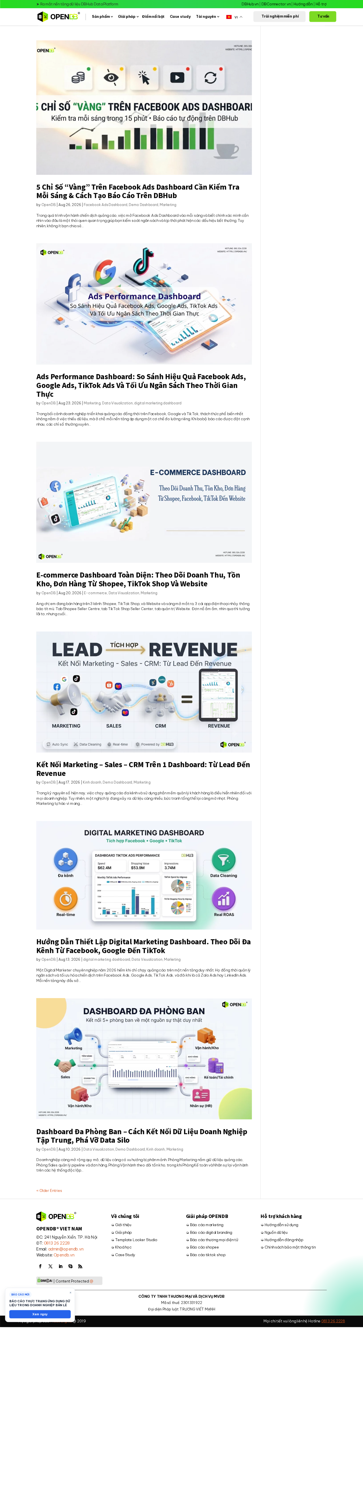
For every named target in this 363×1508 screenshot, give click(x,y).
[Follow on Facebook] (40, 1266)
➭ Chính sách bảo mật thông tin (288, 1247)
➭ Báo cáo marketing (204, 1224)
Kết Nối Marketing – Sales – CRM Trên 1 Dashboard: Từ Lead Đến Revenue (143, 769)
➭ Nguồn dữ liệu (274, 1232)
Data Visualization (117, 403)
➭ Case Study (123, 1254)
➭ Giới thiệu (121, 1224)
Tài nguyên (206, 16)
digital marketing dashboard (157, 403)
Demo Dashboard (143, 205)
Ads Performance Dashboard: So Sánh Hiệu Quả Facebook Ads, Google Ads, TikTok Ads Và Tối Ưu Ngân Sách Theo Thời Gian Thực (141, 385)
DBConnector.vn (275, 4)
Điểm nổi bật (153, 16)
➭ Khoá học (121, 1247)
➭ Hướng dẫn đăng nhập (282, 1239)
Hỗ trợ (321, 4)
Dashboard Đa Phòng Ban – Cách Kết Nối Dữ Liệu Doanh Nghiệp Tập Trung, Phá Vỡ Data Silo (141, 1135)
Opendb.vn (64, 1255)
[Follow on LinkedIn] (60, 1266)
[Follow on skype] (70, 1266)
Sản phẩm (100, 16)
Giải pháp (126, 16)
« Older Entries (49, 1190)
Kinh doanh (92, 782)
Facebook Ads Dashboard (105, 205)
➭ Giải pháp (121, 1232)
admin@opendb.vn (65, 1249)
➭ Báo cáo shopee (202, 1247)
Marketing (168, 205)
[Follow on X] (50, 1266)
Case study (180, 16)
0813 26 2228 (57, 1243)
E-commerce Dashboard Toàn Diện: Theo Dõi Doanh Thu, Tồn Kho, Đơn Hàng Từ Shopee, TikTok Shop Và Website (138, 579)
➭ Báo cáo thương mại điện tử (212, 1239)
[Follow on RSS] (80, 1266)
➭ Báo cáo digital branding (209, 1232)
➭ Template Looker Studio (134, 1239)
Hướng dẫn (303, 4)
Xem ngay (40, 1314)
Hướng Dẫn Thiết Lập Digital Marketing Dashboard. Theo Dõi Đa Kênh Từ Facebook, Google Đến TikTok (143, 946)
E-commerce (95, 593)
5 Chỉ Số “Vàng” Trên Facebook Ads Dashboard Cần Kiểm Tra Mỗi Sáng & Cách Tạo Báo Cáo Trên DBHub (137, 191)
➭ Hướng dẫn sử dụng (279, 1224)
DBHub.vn (250, 4)
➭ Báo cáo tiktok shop (205, 1254)
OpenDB (48, 205)
